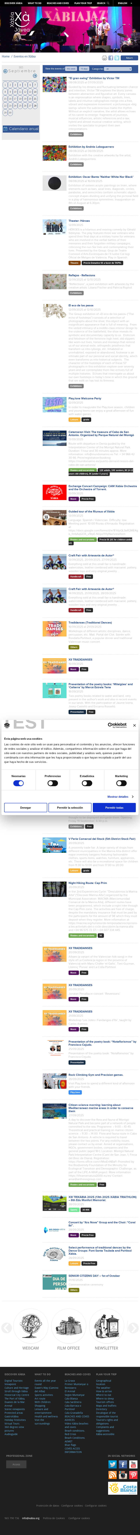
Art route (40, 1398)
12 (25, 91)
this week (71, 68)
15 (5, 98)
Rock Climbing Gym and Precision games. (96, 1075)
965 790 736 (12, 1518)
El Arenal (70, 1391)
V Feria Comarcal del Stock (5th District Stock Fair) (102, 839)
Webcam (30, 1348)
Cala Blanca (71, 1398)
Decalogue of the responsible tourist (107, 1414)
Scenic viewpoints (15, 1409)
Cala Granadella (74, 1412)
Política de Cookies (54, 1518)
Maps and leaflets (106, 1405)
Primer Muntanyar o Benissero (76, 1385)
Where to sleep (105, 1398)
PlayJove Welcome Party (85, 398)
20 (30, 98)
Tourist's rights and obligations (107, 1421)
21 (35, 98)
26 (25, 105)
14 (35, 91)
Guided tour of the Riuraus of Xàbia (92, 511)
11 (20, 91)
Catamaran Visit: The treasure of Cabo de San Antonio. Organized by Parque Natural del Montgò (101, 433)
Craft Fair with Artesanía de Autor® (91, 555)
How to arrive (104, 1391)
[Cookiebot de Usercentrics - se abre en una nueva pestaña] (111, 725)
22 (5, 105)
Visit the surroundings (42, 1421)
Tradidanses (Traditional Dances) (90, 622)
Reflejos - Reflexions (82, 275)
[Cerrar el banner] (134, 725)
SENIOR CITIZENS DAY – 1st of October (94, 1276)
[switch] (53, 783)
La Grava (70, 1380)
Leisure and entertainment (43, 1410)
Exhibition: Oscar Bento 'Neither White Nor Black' (101, 177)
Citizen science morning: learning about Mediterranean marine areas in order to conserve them (101, 1108)
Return (129, 57)
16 (10, 98)
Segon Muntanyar (75, 1395)
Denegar (25, 807)
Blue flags (70, 1445)
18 (20, 98)
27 (30, 105)
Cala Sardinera (73, 1402)
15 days (84, 68)
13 (30, 91)
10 (15, 91)
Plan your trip (83, 3)
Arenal (8, 1405)
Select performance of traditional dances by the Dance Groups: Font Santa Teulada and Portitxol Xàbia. (100, 1251)
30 (10, 112)
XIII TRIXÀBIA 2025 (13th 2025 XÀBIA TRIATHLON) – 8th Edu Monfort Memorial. (103, 1198)
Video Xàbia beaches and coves (76, 1425)
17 (15, 98)
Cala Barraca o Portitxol (73, 1407)
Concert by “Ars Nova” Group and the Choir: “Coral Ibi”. (102, 1224)
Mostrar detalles (118, 796)
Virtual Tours (12, 1423)
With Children (42, 1402)
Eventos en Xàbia (25, 56)
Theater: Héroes (79, 221)
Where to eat (103, 1395)
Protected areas (14, 1412)
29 (5, 112)
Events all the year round (45, 1382)
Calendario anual (23, 129)
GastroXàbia (11, 1416)
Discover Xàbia (13, 3)
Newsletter (106, 1348)
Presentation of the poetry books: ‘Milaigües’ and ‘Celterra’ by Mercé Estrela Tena (101, 686)
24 (15, 105)
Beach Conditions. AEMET (75, 1439)
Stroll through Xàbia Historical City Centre (17, 1393)
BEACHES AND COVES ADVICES (77, 1418)
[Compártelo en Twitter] (116, 57)
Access (16, 1464)
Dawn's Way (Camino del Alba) (46, 1389)
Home (6, 56)
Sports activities (44, 1395)
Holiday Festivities (15, 1420)
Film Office (68, 1348)
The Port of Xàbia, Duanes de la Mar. (15, 1400)
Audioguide (11, 1434)
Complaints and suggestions (105, 1428)
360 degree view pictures (14, 1428)
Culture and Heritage (17, 1387)
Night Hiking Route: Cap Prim (88, 883)
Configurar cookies (72, 1505)
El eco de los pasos (81, 305)
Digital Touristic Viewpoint (14, 1382)
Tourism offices (105, 1402)
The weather (103, 1387)
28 (35, 105)
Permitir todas (114, 807)
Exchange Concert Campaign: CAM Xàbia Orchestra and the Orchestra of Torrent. (103, 488)
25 (20, 105)
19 (25, 98)
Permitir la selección (70, 807)
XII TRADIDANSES (80, 659)
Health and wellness (46, 1416)
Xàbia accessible (105, 1434)
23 (10, 105)
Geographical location (103, 1382)
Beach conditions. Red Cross (75, 1432)
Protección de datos (48, 1505)
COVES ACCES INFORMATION (73, 1450)
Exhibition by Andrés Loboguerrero (91, 147)
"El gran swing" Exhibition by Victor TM (94, 78)
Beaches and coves (58, 3)
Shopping (40, 1405)
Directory (101, 1409)
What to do (34, 3)
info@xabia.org (30, 1518)
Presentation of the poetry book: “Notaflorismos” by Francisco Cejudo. (102, 1043)
